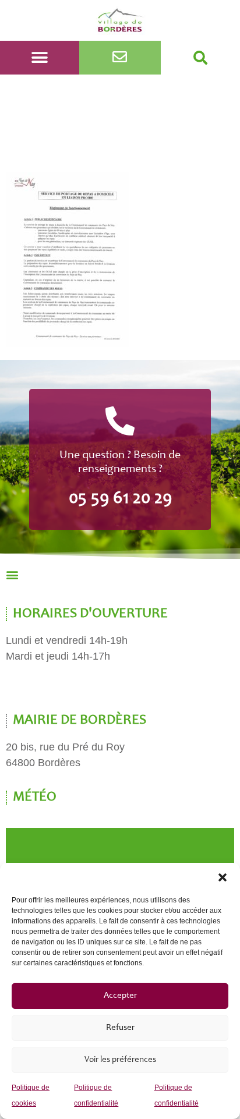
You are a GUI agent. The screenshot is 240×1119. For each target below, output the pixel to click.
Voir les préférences (120, 1060)
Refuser (120, 1028)
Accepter (120, 995)
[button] (222, 877)
